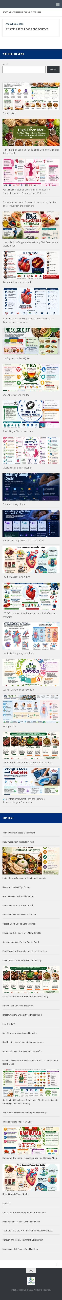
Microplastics (9, 726)
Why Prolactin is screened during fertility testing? (24, 1112)
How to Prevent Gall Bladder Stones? (18, 896)
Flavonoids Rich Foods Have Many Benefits (21, 933)
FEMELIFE (6, 1203)
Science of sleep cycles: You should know (23, 540)
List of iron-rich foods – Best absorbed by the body (27, 762)
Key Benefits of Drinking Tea (15, 394)
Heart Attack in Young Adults (16, 576)
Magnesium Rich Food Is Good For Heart (20, 1249)
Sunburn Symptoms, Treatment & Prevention (22, 1240)
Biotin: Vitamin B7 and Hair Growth (17, 905)
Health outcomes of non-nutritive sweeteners (22, 1042)
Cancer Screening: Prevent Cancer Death (20, 942)
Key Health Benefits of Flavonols (18, 689)
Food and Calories (14, 24)
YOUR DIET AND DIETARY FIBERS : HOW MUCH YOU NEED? (27, 1230)
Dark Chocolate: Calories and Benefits (19, 1033)
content (8, 818)
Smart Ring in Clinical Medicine (17, 431)
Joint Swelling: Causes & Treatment (18, 832)
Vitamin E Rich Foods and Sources (27, 29)
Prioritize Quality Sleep (13, 504)
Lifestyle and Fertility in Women (17, 467)
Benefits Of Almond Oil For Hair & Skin (19, 914)
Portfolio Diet (8, 113)
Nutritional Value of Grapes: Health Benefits (22, 1051)
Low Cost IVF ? (8, 1024)
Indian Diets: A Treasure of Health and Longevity (24, 878)
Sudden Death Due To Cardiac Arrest (19, 924)
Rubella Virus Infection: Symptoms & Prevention (24, 1212)
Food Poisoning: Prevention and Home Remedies (24, 951)
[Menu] (58, 4)
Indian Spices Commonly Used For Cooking (21, 960)
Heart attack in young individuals (18, 653)
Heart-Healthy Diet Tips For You (16, 887)
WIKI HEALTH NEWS (13, 54)
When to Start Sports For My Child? (18, 1122)
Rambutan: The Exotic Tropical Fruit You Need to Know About (29, 1158)
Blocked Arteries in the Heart (16, 282)
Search (5, 64)
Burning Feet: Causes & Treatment (18, 1005)
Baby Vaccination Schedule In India (18, 842)
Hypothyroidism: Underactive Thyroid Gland (22, 1015)
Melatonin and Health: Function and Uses (21, 1221)
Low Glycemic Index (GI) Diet (16, 358)
